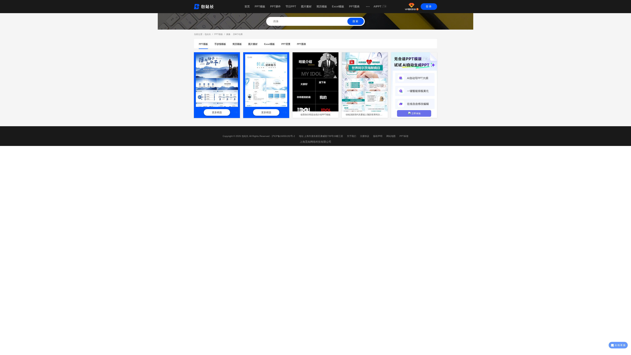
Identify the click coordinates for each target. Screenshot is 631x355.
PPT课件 (275, 6)
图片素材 (306, 6)
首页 (247, 6)
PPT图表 (354, 6)
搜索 (355, 21)
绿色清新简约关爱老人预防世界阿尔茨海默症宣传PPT (367, 114)
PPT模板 (260, 6)
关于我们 (351, 136)
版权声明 (377, 136)
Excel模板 (338, 6)
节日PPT (291, 6)
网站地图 (391, 136)
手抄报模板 (220, 44)
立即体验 (416, 113)
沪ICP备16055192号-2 (283, 136)
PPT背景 (285, 44)
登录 (429, 6)
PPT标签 (404, 136)
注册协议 (364, 136)
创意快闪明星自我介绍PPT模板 (315, 114)
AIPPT (377, 6)
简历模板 (321, 6)
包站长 (208, 34)
